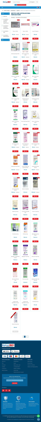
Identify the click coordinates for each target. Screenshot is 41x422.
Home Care (16, 370)
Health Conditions (17, 368)
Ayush (15, 363)
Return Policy (30, 361)
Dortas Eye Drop (25, 279)
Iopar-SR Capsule (35, 31)
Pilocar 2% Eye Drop (15, 324)
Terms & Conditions (31, 364)
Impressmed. (16, 419)
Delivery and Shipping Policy (33, 366)
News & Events (4, 370)
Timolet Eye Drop (35, 301)
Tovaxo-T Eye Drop (35, 211)
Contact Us (4, 368)
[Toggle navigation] (2, 7)
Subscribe (15, 383)
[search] (37, 2)
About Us (3, 361)
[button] (37, 7)
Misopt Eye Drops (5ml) (15, 166)
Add (16, 38)
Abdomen (5, 16)
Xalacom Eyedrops (25, 188)
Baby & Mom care (17, 364)
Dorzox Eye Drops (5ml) (25, 121)
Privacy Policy (30, 363)
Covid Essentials (17, 366)
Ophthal (18, 10)
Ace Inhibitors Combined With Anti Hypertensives (6, 21)
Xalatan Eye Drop (35, 188)
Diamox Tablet (25, 31)
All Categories (32, 1)
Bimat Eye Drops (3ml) (15, 53)
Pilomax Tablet (15, 31)
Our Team (4, 364)
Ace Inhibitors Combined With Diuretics (5, 27)
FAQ (2, 363)
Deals (16, 4)
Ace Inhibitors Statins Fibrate (6, 36)
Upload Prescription (21, 4)
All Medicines (13, 10)
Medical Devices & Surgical (19, 372)
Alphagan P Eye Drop (25, 256)
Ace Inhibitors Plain (5, 32)
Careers (3, 366)
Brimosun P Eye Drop (35, 256)
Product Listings (7, 10)
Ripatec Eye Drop (15, 211)
